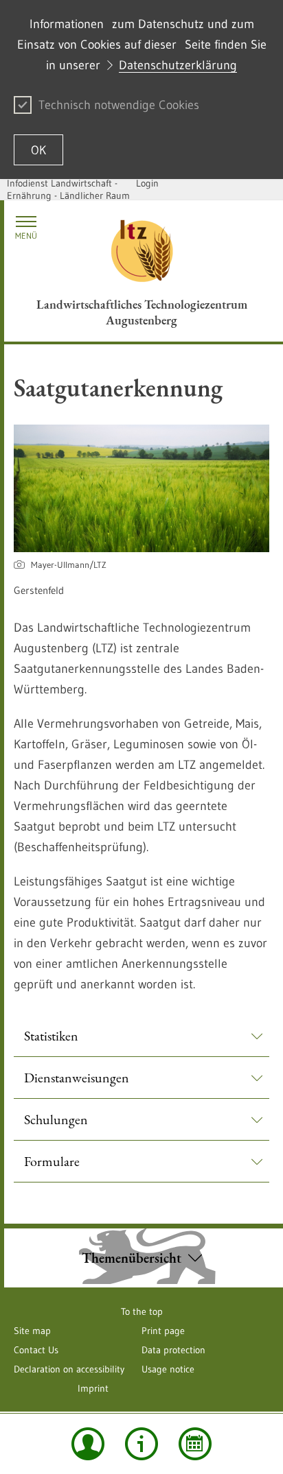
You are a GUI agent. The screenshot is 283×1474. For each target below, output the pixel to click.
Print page (163, 1330)
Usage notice (168, 1369)
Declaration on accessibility (69, 1369)
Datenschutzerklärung (178, 65)
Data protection (173, 1350)
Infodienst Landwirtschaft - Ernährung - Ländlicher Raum (68, 189)
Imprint (93, 1388)
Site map (32, 1330)
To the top (142, 1311)
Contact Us (36, 1350)
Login (147, 183)
